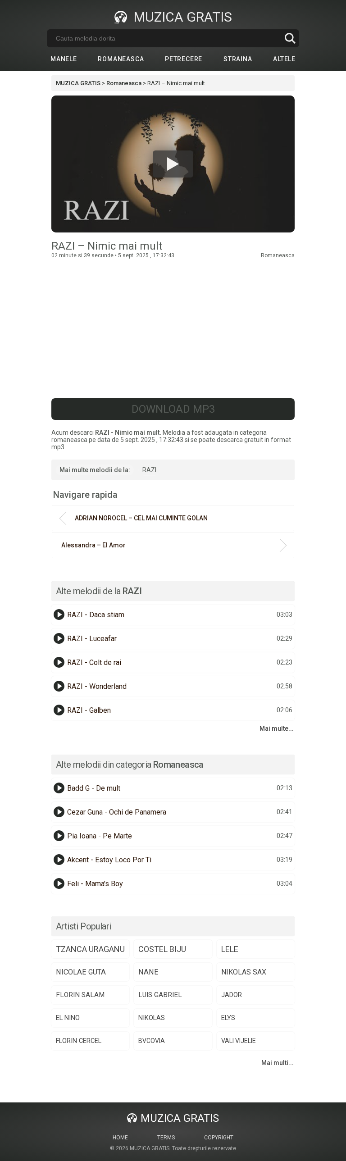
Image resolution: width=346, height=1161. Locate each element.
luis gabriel (160, 995)
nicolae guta (81, 972)
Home (120, 1137)
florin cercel (78, 1041)
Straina (237, 59)
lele (229, 949)
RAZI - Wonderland (97, 686)
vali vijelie (238, 1040)
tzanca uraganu (90, 949)
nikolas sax (243, 972)
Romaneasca (121, 59)
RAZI (149, 470)
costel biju (162, 949)
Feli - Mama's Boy (95, 883)
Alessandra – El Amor (93, 545)
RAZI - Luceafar (92, 638)
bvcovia (151, 1040)
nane (148, 972)
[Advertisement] (173, 326)
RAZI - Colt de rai (94, 662)
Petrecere (183, 59)
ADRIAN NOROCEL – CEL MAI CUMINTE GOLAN (141, 518)
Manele (63, 59)
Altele (284, 59)
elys (228, 1018)
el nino (68, 1018)
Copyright (218, 1137)
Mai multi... (277, 1062)
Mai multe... (277, 728)
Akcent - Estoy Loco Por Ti (109, 860)
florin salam (80, 995)
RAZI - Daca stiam (95, 614)
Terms (166, 1137)
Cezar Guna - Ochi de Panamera (116, 812)
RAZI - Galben (89, 710)
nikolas (151, 1018)
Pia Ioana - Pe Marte (99, 836)
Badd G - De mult (93, 788)
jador (231, 995)
